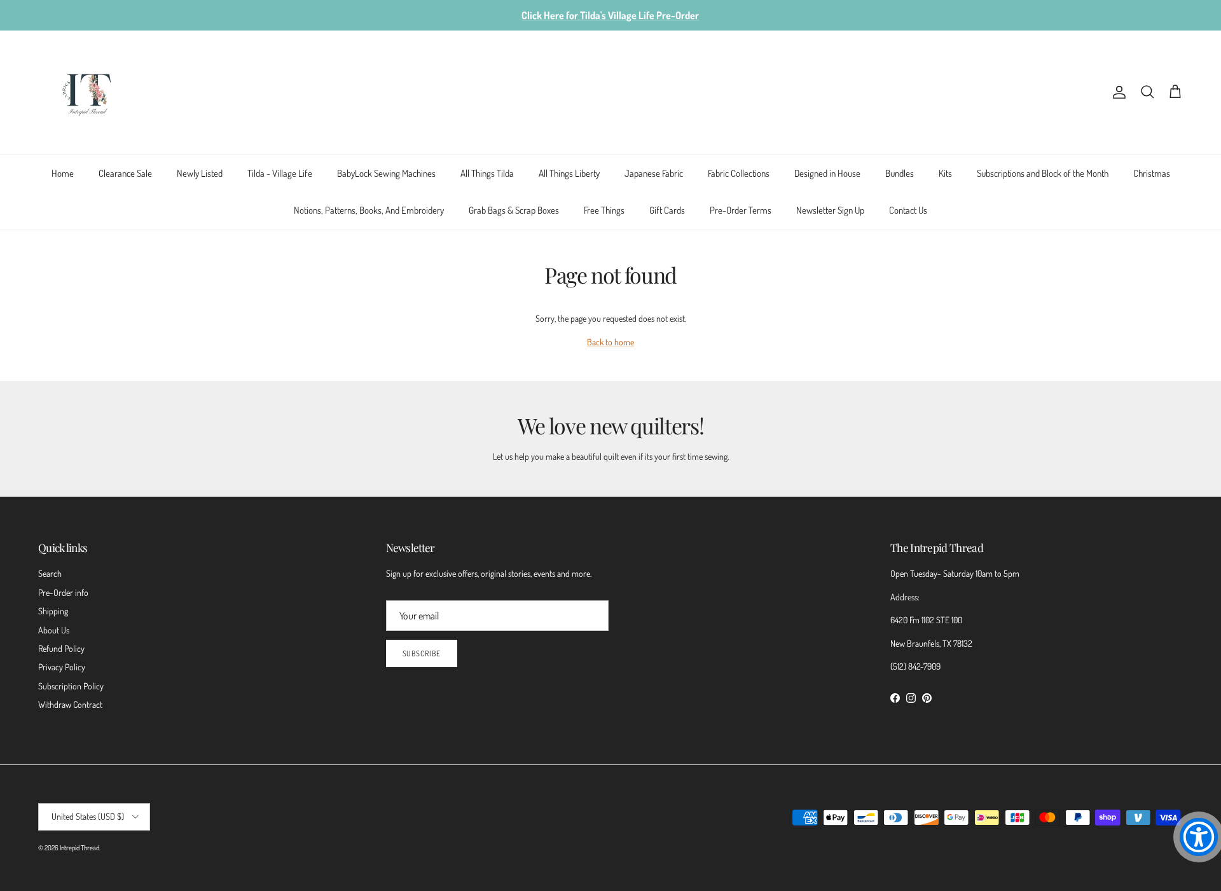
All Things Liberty (569, 173)
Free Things (604, 210)
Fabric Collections (738, 173)
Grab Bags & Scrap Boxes (514, 210)
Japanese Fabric (653, 173)
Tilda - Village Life (279, 173)
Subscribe (422, 653)
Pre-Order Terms (740, 210)
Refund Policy (61, 648)
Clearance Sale (125, 173)
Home (63, 173)
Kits (945, 173)
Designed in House (827, 173)
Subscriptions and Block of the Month (1042, 173)
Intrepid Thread (79, 847)
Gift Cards (667, 210)
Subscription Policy (71, 685)
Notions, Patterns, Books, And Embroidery (369, 210)
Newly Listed (200, 173)
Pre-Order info (63, 592)
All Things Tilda (487, 173)
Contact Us (908, 210)
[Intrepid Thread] (87, 92)
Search (50, 573)
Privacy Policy (61, 666)
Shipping (53, 610)
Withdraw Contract (70, 704)
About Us (53, 630)
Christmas (1151, 173)
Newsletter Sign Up (830, 210)
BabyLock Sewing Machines (386, 173)
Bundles (899, 173)
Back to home (610, 341)
